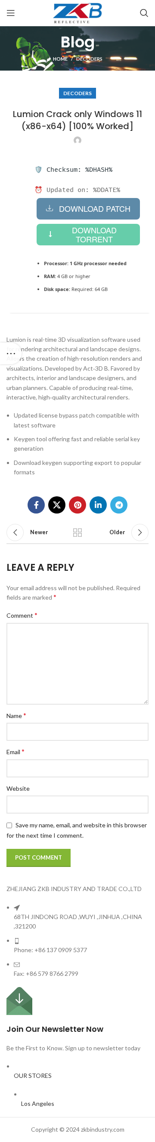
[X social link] (56, 505)
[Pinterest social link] (77, 505)
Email (15, 751)
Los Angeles (37, 1103)
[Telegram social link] (118, 505)
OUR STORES (33, 1075)
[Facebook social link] (36, 505)
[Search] (144, 13)
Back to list (77, 532)
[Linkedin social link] (98, 505)
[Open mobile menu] (10, 13)
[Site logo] (77, 12)
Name (16, 715)
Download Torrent (94, 234)
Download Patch (94, 208)
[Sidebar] (11, 353)
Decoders (89, 59)
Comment (21, 615)
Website (18, 788)
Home (60, 59)
